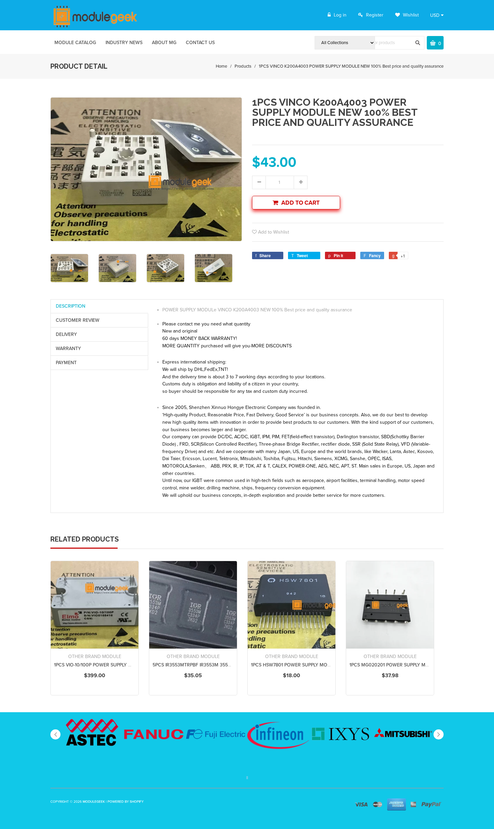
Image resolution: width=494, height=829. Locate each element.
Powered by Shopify (125, 802)
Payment (66, 363)
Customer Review (77, 320)
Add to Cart (300, 202)
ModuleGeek (94, 802)
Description (70, 306)
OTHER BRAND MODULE (94, 656)
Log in (340, 15)
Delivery (66, 334)
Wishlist (410, 15)
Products (243, 66)
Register (374, 15)
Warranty (68, 348)
